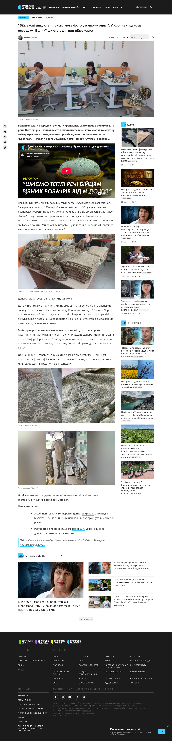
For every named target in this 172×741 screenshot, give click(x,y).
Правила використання (30, 708)
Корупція (83, 656)
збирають (88, 513)
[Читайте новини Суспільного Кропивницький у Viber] (76, 697)
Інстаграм (26, 544)
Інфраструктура (138, 665)
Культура (117, 7)
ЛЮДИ (21, 669)
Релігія (82, 678)
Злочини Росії (112, 678)
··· (127, 7)
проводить (78, 528)
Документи (24, 717)
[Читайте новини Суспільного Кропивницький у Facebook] (55, 697)
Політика (58, 678)
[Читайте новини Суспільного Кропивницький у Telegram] (83, 697)
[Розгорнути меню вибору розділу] (44, 7)
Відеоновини (51, 18)
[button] (5, 126)
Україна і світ (96, 7)
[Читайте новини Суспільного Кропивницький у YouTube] (69, 697)
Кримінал (110, 656)
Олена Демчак (30, 37)
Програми (23, 721)
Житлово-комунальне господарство (116, 666)
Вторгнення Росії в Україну (74, 7)
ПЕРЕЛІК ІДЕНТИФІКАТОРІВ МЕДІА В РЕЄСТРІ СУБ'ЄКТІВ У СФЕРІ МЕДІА (32, 728)
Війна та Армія (36, 18)
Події (55, 656)
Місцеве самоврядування (88, 673)
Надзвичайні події (140, 660)
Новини (22, 656)
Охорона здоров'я (88, 665)
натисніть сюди (88, 713)
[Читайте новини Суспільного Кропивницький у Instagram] (62, 697)
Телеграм (99, 540)
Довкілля (58, 665)
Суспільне (87, 710)
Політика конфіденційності (32, 713)
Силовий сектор (113, 672)
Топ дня (134, 683)
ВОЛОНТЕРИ (23, 18)
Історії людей (137, 672)
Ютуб (41, 544)
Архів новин (24, 700)
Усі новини (53, 7)
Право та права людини (61, 673)
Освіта (82, 660)
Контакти (23, 695)
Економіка (58, 660)
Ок (162, 731)
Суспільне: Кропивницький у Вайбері (70, 540)
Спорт (107, 7)
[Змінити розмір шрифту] (152, 37)
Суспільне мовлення (29, 704)
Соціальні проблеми (141, 678)
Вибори (108, 660)
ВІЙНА (21, 665)
